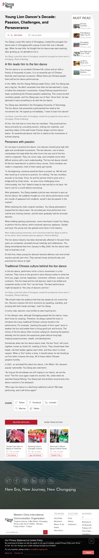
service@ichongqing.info (38, 549)
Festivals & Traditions (73, 524)
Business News (87, 522)
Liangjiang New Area (87, 534)
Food (70, 518)
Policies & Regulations (87, 528)
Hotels (56, 527)
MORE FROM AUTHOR (53, 422)
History (70, 521)
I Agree (88, 552)
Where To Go (59, 524)
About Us (8, 553)
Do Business (87, 525)
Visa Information (59, 530)
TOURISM (59, 513)
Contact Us (18, 553)
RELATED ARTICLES (21, 422)
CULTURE (73, 513)
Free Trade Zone (87, 531)
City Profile (58, 518)
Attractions (58, 521)
